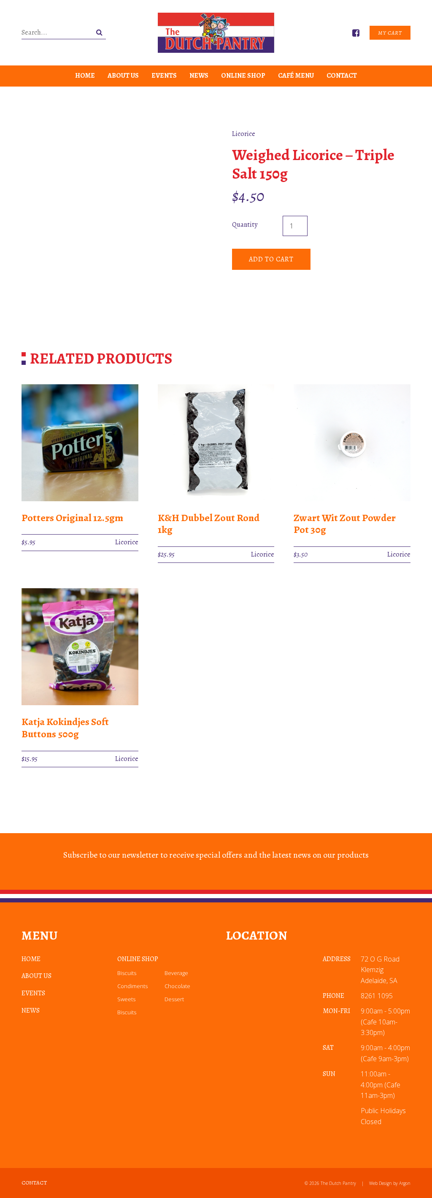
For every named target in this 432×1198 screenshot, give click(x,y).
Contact (342, 75)
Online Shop (243, 75)
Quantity (244, 224)
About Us (123, 75)
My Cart (390, 32)
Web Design (380, 1183)
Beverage (176, 973)
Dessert (174, 999)
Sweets (126, 999)
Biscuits (126, 973)
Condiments (132, 986)
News (198, 75)
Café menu (296, 75)
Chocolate (177, 986)
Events (164, 75)
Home (85, 75)
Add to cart (271, 259)
